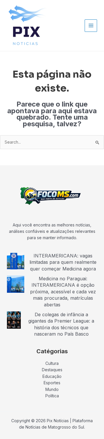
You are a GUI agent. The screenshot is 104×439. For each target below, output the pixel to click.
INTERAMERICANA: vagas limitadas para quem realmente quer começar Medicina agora (62, 262)
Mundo (52, 389)
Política (52, 395)
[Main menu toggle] (91, 25)
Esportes (52, 382)
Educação (52, 376)
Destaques (52, 369)
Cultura (52, 363)
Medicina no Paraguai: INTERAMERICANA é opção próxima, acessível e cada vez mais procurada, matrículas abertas (63, 292)
